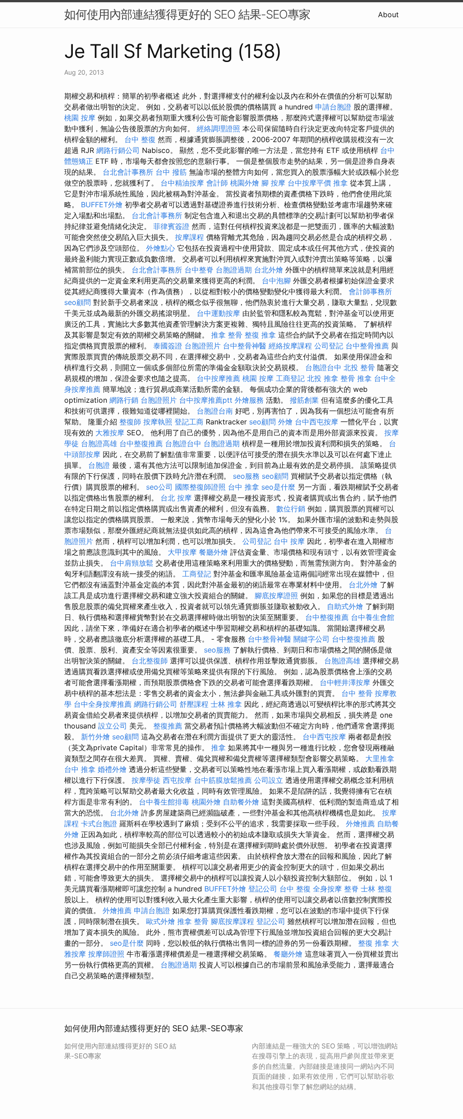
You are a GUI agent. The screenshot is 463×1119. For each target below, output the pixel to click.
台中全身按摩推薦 (103, 704)
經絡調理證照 (218, 128)
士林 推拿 (226, 704)
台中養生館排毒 (164, 801)
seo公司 (159, 486)
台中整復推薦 (141, 443)
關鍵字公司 (311, 638)
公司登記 (328, 345)
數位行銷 (290, 508)
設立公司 (112, 725)
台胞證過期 (234, 269)
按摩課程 (189, 237)
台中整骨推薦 (367, 345)
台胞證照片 (202, 345)
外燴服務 (249, 400)
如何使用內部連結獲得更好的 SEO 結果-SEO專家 (187, 14)
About (388, 14)
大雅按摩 (109, 432)
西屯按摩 (177, 780)
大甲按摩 (182, 552)
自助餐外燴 (241, 801)
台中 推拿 (243, 486)
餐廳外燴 (213, 552)
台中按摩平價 (309, 182)
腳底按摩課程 (232, 921)
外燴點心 (160, 247)
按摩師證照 (106, 953)
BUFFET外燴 (102, 204)
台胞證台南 (215, 410)
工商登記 (290, 378)
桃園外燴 (244, 182)
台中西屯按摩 (316, 421)
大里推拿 (379, 758)
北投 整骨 (359, 367)
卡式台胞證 (99, 823)
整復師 (130, 421)
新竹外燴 (95, 736)
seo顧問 (77, 302)
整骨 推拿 (356, 378)
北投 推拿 (322, 378)
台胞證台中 (323, 367)
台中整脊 (198, 269)
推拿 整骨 (226, 334)
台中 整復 (140, 139)
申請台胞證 (333, 106)
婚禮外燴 (112, 769)
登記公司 (262, 888)
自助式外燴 (345, 606)
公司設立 (268, 780)
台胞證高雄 (99, 443)
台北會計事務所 (128, 171)
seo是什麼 (278, 486)
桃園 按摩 (79, 117)
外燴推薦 (360, 823)
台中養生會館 (372, 617)
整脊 (351, 888)
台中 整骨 (357, 693)
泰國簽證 (167, 345)
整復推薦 (167, 725)
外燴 (285, 421)
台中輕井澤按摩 (345, 682)
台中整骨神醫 (244, 345)
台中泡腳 (276, 280)
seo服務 (246, 476)
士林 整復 (376, 888)
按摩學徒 (146, 780)
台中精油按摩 (182, 182)
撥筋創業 (304, 400)
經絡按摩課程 (290, 345)
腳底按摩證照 (276, 595)
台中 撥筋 (171, 171)
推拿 (340, 182)
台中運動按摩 (218, 313)
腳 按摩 (273, 182)
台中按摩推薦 (218, 378)
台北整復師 (150, 660)
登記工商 (189, 421)
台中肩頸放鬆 (131, 562)
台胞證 (99, 465)
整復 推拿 (260, 334)
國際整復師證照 (200, 486)
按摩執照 (157, 421)
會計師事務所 (370, 291)
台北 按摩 (176, 497)
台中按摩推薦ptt (205, 400)
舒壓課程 (194, 704)
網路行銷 (123, 400)
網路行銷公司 (118, 150)
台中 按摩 (289, 541)
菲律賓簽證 (171, 226)
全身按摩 (327, 888)
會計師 (217, 182)
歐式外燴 (160, 921)
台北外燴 (268, 269)
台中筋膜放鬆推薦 (223, 780)
